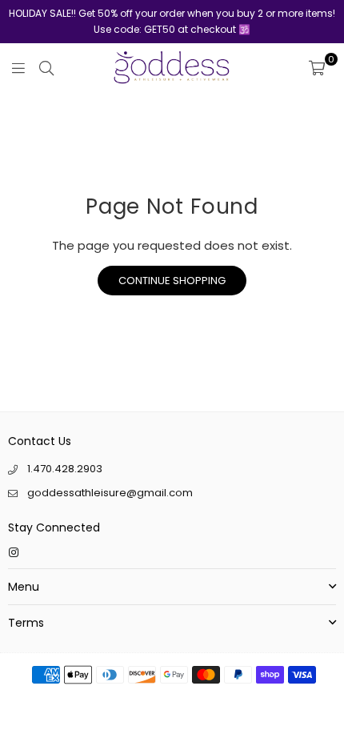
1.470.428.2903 (64, 468)
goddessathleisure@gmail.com (110, 492)
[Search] (46, 67)
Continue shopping (172, 280)
